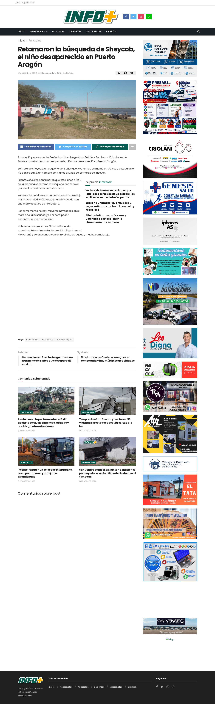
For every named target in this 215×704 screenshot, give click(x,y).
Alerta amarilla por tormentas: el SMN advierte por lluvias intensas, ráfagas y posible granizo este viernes (43, 422)
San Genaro (88, 462)
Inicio (21, 31)
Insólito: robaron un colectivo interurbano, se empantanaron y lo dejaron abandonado (45, 473)
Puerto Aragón (64, 339)
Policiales (58, 31)
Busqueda (47, 339)
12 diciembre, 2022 (27, 72)
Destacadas (48, 72)
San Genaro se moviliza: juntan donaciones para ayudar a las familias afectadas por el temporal (107, 473)
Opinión (111, 31)
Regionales (37, 31)
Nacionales (93, 31)
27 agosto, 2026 (27, 430)
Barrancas (32, 339)
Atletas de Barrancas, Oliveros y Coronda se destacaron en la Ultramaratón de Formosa (105, 219)
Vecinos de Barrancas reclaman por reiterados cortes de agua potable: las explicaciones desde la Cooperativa (110, 194)
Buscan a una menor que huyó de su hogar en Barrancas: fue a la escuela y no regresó (109, 206)
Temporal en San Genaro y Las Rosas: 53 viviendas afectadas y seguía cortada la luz (105, 422)
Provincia (26, 412)
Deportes (75, 31)
